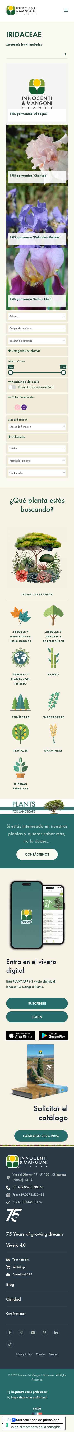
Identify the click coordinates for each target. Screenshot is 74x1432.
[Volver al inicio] (21, 10)
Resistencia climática (20, 340)
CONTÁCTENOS (37, 854)
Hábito (13, 448)
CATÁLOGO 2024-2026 (41, 1136)
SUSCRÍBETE (37, 1003)
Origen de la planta (20, 328)
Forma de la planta (19, 460)
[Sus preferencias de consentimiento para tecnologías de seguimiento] (7, 1425)
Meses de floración (20, 426)
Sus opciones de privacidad (37, 1420)
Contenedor (16, 473)
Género (13, 316)
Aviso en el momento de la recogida (33, 1427)
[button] (66, 10)
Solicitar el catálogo (51, 1113)
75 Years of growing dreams (34, 1234)
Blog (10, 1284)
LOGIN (37, 1016)
